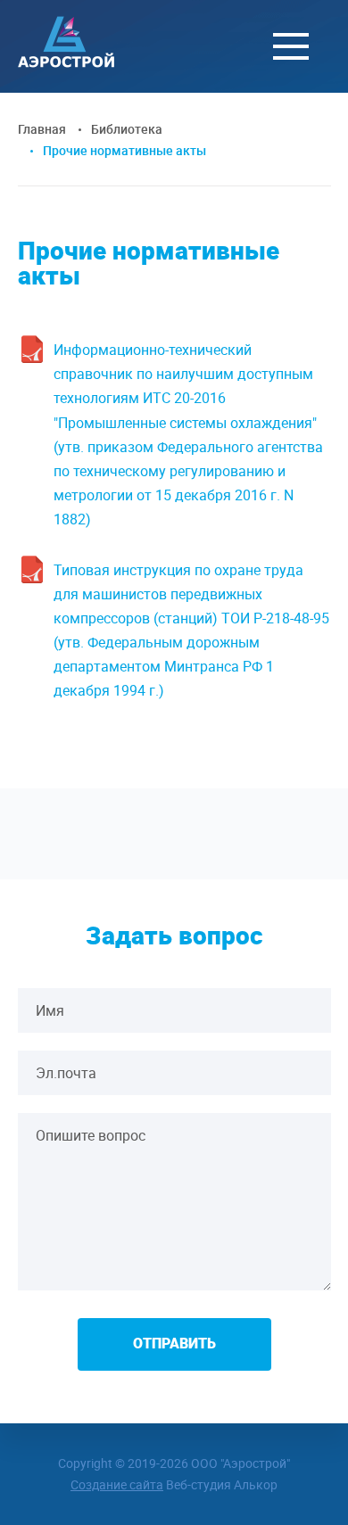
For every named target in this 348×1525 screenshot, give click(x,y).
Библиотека (126, 128)
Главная (42, 128)
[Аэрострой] (66, 62)
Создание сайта (116, 1484)
